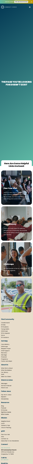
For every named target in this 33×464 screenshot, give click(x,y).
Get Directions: (5, 448)
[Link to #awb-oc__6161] (29, 6)
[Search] (26, 7)
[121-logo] (8, 6)
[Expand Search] (27, 7)
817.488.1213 (4, 460)
